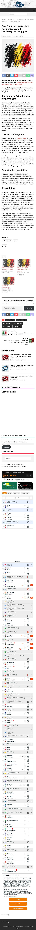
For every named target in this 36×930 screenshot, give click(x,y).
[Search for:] (18, 14)
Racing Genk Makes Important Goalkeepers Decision (23, 269)
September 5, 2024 (15, 360)
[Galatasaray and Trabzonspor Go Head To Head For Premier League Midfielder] (5, 357)
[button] (34, 10)
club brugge (10, 320)
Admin (17, 36)
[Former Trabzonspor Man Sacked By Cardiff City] (5, 378)
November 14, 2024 (8, 36)
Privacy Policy (5, 915)
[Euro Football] (18, 7)
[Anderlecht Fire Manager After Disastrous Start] (8, 281)
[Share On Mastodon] (32, 75)
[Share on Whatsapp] (28, 75)
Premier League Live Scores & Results (12, 464)
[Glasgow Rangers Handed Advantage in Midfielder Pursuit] (5, 368)
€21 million (14, 90)
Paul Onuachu (21, 320)
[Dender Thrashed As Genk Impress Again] (8, 263)
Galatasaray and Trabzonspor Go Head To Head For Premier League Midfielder (21, 356)
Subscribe (29, 308)
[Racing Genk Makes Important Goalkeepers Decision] (24, 263)
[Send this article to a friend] (20, 75)
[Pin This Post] (16, 75)
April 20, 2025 (14, 379)
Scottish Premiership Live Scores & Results (14, 466)
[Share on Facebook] (4, 75)
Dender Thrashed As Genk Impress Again (7, 268)
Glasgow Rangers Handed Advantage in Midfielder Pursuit (22, 366)
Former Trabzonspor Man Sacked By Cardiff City (21, 376)
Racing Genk (22, 138)
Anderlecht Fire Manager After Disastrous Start (6, 287)
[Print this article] (24, 75)
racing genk (6, 323)
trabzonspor (7, 326)
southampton (18, 323)
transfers (17, 326)
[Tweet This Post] (8, 75)
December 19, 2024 (15, 369)
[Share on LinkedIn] (12, 75)
